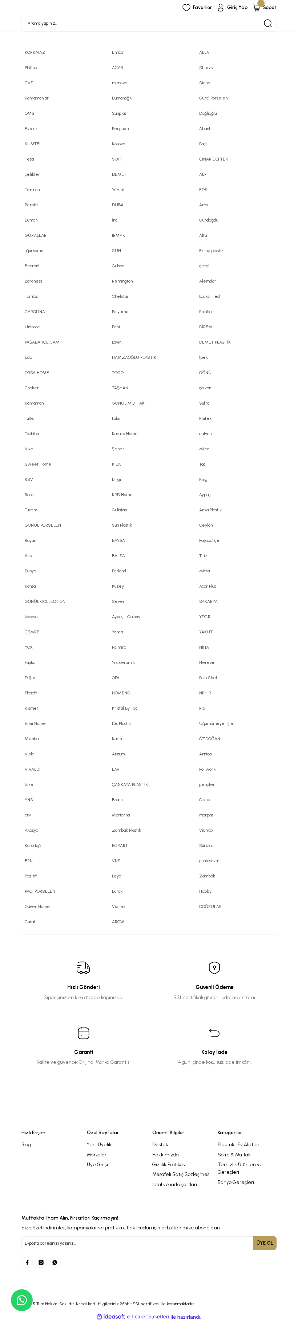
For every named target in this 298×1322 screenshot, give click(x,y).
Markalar (96, 1154)
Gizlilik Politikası (169, 1164)
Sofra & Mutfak (234, 1154)
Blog (26, 1144)
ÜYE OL (265, 1243)
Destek (160, 1144)
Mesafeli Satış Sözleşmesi (181, 1174)
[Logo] (149, 1119)
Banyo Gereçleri (236, 1182)
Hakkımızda (165, 1154)
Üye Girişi (97, 1164)
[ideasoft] (110, 1317)
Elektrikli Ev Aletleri (239, 1144)
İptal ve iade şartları (174, 1184)
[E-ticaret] (148, 1317)
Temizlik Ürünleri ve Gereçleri (240, 1168)
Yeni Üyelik (99, 1144)
